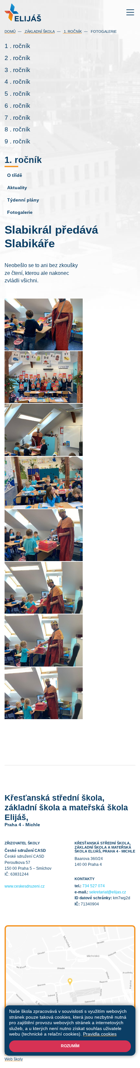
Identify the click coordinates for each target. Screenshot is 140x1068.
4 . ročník (17, 81)
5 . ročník (17, 93)
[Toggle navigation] (130, 12)
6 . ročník (17, 105)
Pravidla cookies (100, 1034)
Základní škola (39, 31)
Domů (10, 31)
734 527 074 (93, 886)
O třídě (14, 175)
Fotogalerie (103, 31)
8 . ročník (17, 129)
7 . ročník (17, 117)
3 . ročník (17, 70)
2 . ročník (17, 58)
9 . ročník (17, 141)
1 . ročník (17, 46)
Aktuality (17, 187)
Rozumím (70, 1046)
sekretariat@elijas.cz (107, 892)
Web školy (14, 1059)
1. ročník (72, 31)
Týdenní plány (23, 200)
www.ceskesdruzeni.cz (25, 886)
